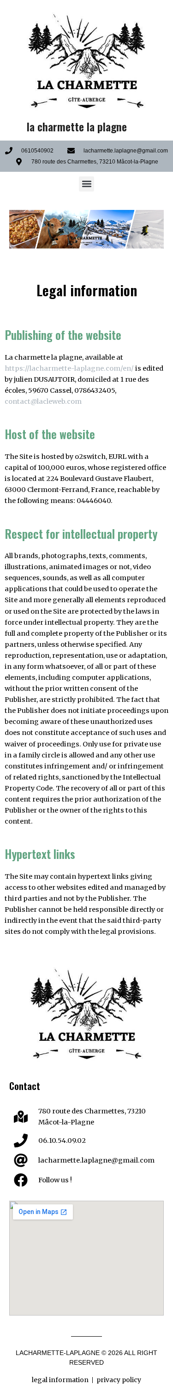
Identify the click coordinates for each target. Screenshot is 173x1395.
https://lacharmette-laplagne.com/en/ (69, 368)
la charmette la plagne (77, 127)
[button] (86, 184)
